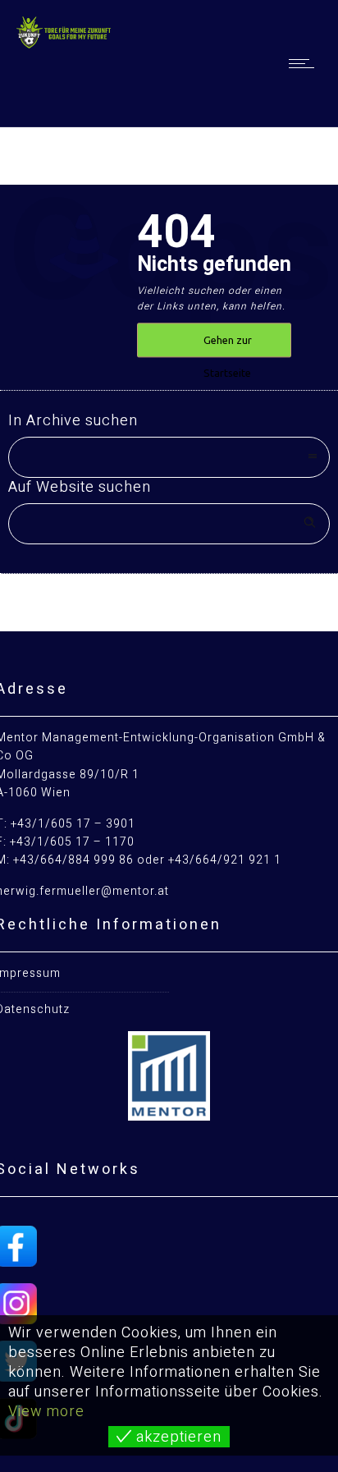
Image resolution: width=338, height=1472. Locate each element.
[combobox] (169, 457)
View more (46, 1412)
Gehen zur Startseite (227, 346)
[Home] (65, 44)
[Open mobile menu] (305, 63)
